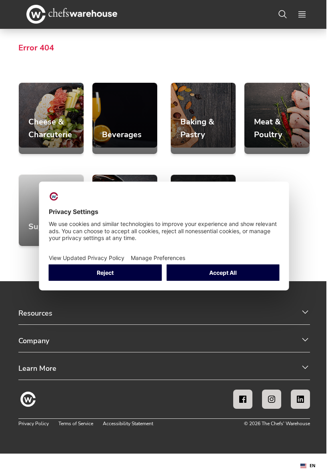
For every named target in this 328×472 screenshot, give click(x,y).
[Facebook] (242, 399)
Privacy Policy (33, 423)
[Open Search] (282, 14)
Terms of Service (75, 423)
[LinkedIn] (300, 399)
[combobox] (308, 466)
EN (313, 465)
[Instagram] (271, 399)
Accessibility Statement (128, 423)
